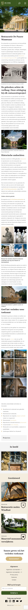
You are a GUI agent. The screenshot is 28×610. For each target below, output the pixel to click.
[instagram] (10, 601)
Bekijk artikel (23, 505)
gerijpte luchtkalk (20, 416)
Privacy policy (14, 575)
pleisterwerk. (23, 422)
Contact (14, 580)
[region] (14, 461)
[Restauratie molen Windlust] (14, 500)
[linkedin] (14, 601)
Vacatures (14, 577)
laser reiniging (14, 424)
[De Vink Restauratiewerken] (6, 4)
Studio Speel (17, 605)
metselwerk (13, 420)
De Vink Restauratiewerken (17, 199)
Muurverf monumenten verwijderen (13, 540)
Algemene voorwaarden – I (14, 569)
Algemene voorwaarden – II (14, 572)
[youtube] (17, 601)
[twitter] (21, 601)
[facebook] (6, 601)
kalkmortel (23, 159)
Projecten (6, 438)
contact (12, 339)
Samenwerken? (14, 559)
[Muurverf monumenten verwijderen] (14, 532)
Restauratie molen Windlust (10, 508)
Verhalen (4, 536)
